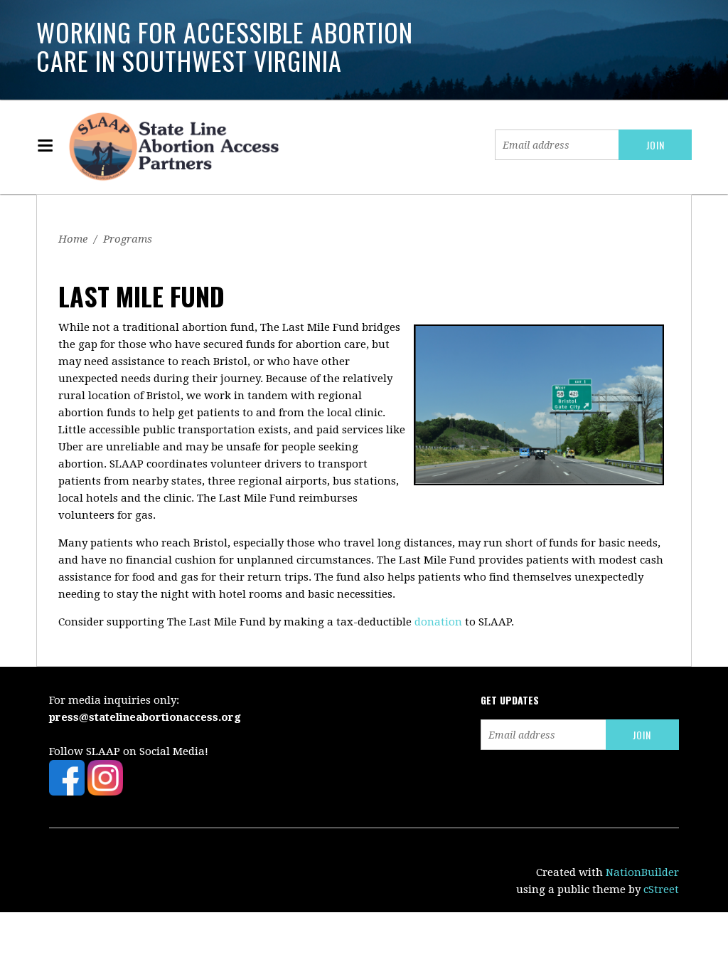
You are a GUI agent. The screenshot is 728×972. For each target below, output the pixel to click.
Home (72, 239)
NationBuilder (642, 872)
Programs (127, 239)
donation (438, 622)
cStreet (661, 889)
